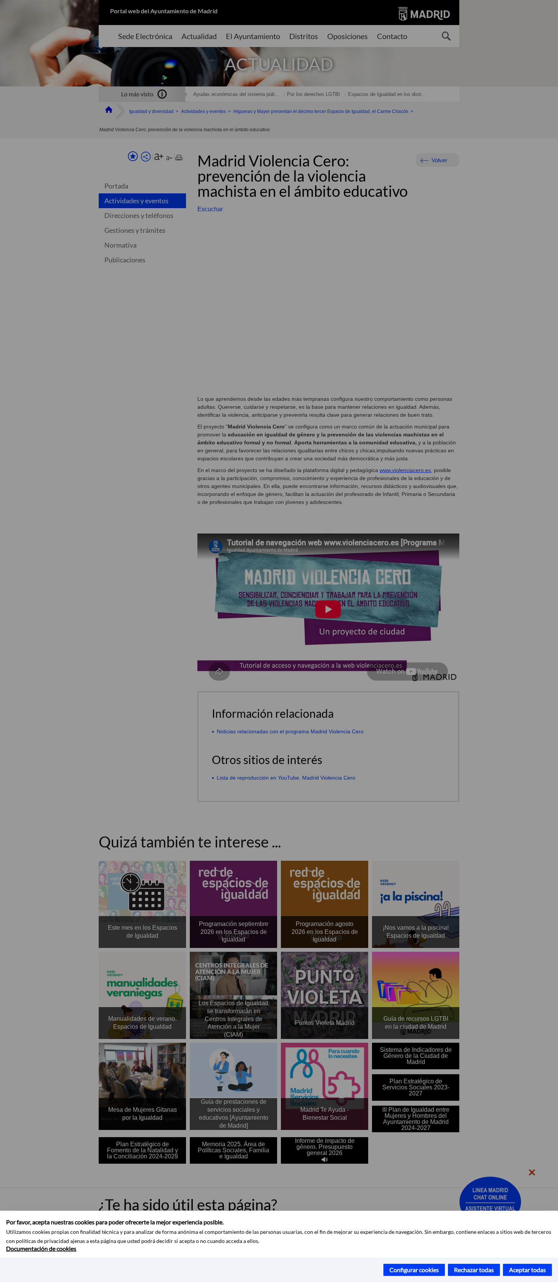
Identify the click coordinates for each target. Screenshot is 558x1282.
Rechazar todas (474, 1269)
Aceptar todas (527, 1269)
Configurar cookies (414, 1269)
